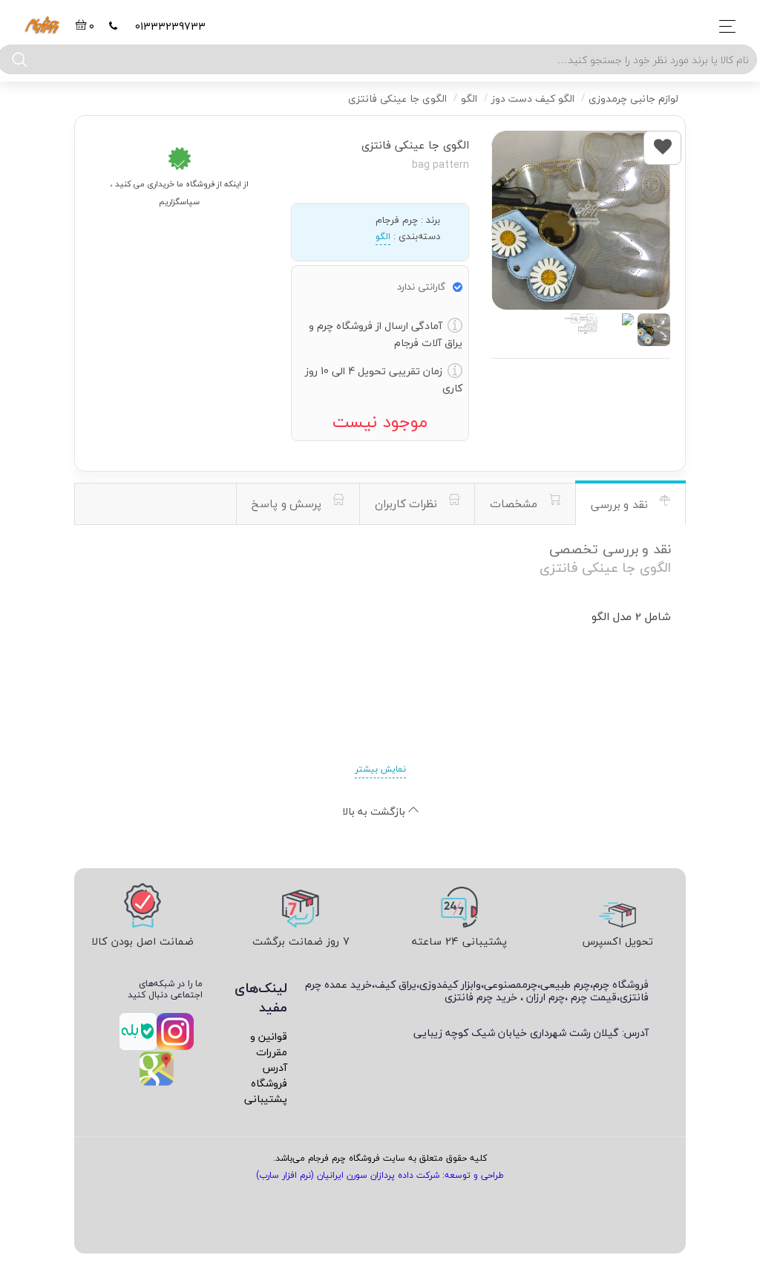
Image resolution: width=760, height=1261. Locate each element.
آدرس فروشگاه (269, 1075)
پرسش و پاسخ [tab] (288, 503)
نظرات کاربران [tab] (408, 503)
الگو (383, 236)
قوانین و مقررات (268, 1044)
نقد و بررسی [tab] (621, 504)
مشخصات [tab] (515, 503)
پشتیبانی (265, 1099)
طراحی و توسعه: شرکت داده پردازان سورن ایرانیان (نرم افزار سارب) (380, 1175)
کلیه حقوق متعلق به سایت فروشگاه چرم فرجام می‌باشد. (380, 1158)
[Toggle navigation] (723, 26)
